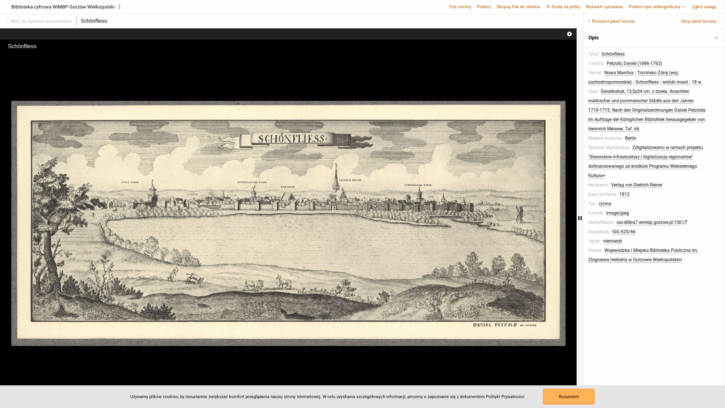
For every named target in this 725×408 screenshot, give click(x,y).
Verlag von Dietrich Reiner (636, 185)
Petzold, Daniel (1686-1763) (634, 63)
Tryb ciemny (460, 6)
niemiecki (612, 241)
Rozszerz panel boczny (613, 21)
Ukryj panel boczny (698, 21)
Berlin (630, 138)
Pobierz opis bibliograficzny (655, 6)
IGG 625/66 (624, 231)
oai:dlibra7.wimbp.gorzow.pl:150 (649, 222)
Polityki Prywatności (505, 396)
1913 (624, 194)
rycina (605, 203)
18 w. (697, 82)
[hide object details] (580, 218)
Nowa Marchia (619, 72)
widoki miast (675, 82)
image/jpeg (617, 213)
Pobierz (484, 6)
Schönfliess (613, 54)
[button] (654, 38)
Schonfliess (647, 82)
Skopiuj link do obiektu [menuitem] (518, 6)
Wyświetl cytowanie (604, 6)
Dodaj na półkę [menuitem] (566, 6)
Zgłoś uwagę (704, 6)
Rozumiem (569, 396)
